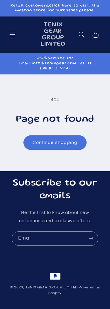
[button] (12, 34)
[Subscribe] (91, 238)
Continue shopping (55, 142)
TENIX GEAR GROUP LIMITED (52, 287)
